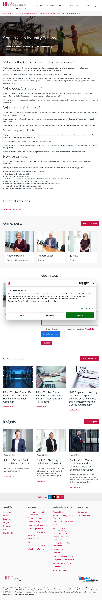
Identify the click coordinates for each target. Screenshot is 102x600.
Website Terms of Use (62, 563)
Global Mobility (34, 522)
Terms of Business (60, 570)
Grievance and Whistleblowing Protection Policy (60, 530)
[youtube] (58, 497)
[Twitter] (54, 497)
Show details (85, 309)
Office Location (84, 515)
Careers (73, 6)
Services (50, 6)
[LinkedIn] (50, 497)
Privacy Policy (59, 549)
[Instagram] (62, 497)
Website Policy (59, 567)
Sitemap (56, 553)
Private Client (33, 538)
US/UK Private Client (36, 549)
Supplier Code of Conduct (63, 560)
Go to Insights (91, 422)
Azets (5, 529)
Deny (22, 315)
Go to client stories (89, 358)
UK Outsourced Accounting (49, 13)
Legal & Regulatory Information (61, 538)
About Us (38, 6)
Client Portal (8, 533)
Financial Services (35, 518)
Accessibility (58, 512)
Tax (29, 542)
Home (5, 13)
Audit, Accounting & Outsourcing (36, 513)
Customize (50, 315)
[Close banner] (93, 283)
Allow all (80, 315)
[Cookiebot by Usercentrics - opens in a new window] (80, 283)
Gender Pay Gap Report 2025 (63, 523)
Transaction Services (37, 545)
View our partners (90, 223)
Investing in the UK (36, 529)
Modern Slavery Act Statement (61, 544)
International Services (37, 525)
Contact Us (86, 6)
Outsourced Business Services (27, 13)
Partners (6, 515)
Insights (62, 6)
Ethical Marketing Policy (63, 556)
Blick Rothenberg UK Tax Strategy (63, 516)
